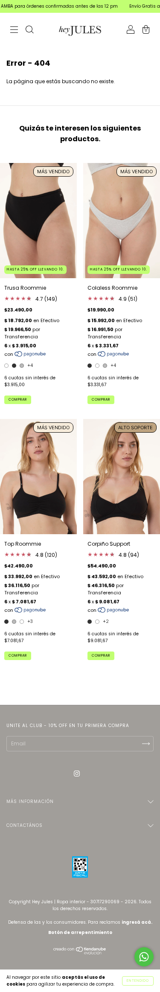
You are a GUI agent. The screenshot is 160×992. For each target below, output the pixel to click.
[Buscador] (29, 30)
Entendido (138, 980)
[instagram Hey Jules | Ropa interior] (76, 773)
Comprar (18, 399)
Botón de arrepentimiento (80, 932)
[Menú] (14, 30)
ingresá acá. (137, 922)
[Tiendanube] (80, 952)
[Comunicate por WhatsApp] (144, 956)
